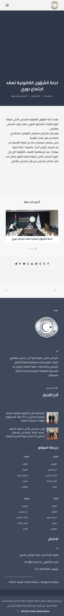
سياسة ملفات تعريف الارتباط (23, 582)
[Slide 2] (32, 249)
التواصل (53, 529)
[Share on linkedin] (32, 264)
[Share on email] (16, 264)
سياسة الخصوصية (49, 582)
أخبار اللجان (34, 96)
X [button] (17, 611)
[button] (7, 5)
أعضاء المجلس (50, 475)
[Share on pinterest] (36, 264)
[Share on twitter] (44, 264)
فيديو (54, 523)
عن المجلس (52, 469)
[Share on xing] (20, 264)
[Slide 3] (28, 249)
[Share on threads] (40, 264)
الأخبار (54, 487)
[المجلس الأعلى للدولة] (54, 5)
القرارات (53, 512)
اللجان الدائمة (51, 481)
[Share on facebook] (48, 264)
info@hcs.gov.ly (32, 562)
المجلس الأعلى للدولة (18, 96)
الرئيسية (53, 464)
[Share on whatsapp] (28, 264)
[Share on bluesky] (24, 264)
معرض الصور (51, 517)
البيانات (54, 506)
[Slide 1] (35, 249)
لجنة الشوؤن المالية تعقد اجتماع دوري (32, 239)
